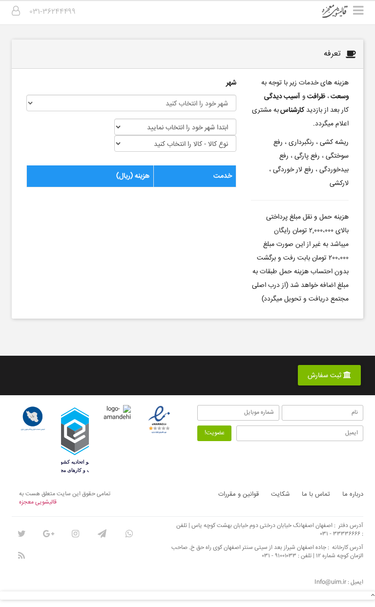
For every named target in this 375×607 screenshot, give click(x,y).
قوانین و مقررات (238, 494)
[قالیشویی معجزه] (341, 14)
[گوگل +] (48, 534)
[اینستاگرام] (75, 534)
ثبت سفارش (325, 375)
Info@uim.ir (330, 582)
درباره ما (352, 494)
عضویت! (215, 433)
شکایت (280, 494)
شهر (231, 83)
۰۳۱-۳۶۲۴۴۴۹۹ (53, 12)
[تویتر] (21, 534)
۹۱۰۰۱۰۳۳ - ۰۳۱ (279, 556)
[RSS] (21, 556)
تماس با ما (316, 494)
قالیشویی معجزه (38, 502)
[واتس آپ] (129, 534)
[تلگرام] (102, 534)
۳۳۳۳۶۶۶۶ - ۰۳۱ (340, 534)
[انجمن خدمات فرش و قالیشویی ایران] (32, 418)
